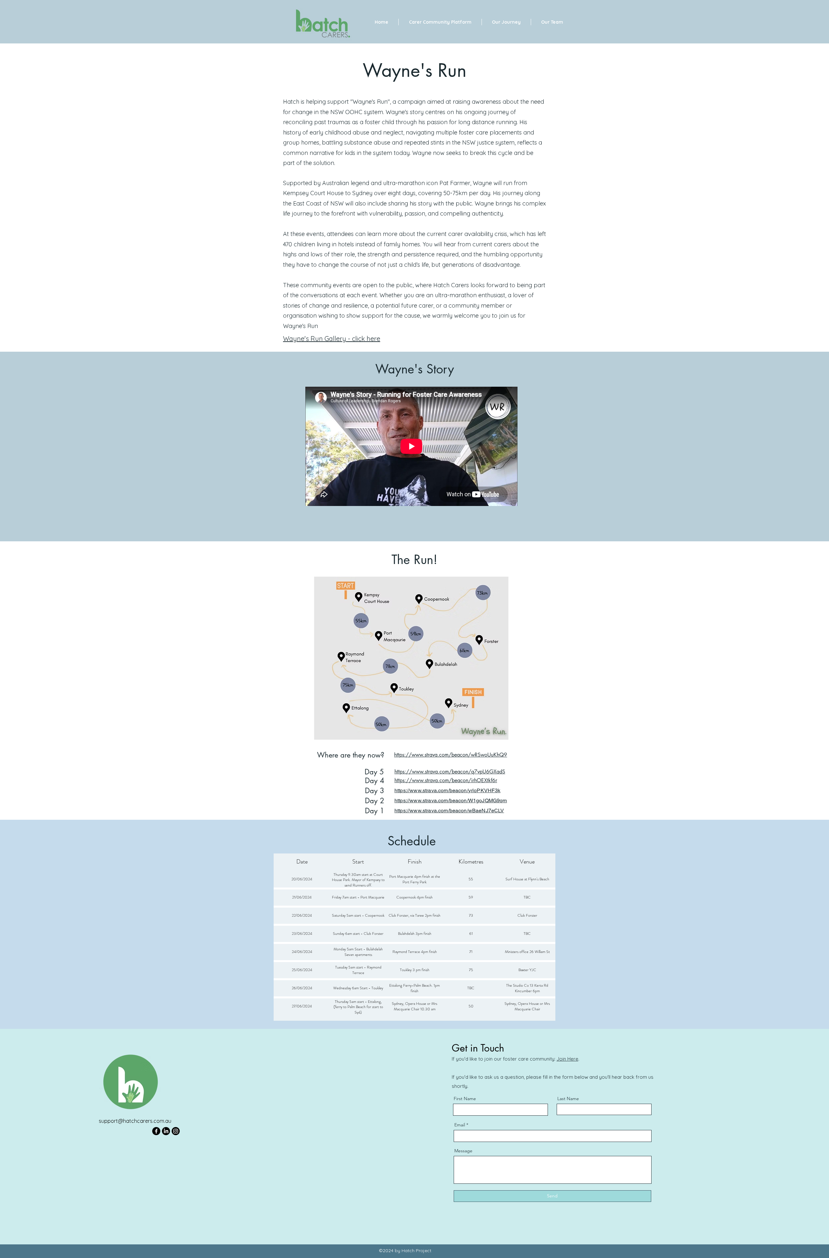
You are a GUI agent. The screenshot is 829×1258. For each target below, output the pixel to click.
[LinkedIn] (166, 1131)
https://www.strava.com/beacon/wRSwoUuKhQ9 (450, 754)
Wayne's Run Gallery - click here (331, 339)
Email (459, 1125)
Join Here (567, 1059)
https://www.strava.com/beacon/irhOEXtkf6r (445, 780)
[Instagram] (176, 1131)
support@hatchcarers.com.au (135, 1121)
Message (463, 1150)
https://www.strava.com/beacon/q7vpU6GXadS (449, 771)
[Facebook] (156, 1131)
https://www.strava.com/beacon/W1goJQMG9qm (450, 800)
